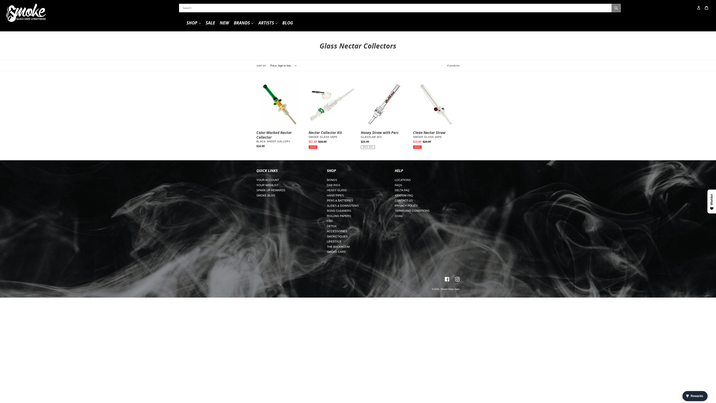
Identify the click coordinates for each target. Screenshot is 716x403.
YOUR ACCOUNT (267, 180)
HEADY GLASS (337, 190)
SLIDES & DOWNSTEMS (343, 205)
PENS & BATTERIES (340, 200)
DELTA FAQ (402, 190)
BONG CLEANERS (339, 210)
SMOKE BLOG (265, 195)
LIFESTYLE (334, 241)
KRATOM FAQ (404, 195)
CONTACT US (404, 200)
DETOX (332, 226)
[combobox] (395, 8)
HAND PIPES (335, 195)
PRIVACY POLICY (406, 205)
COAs (398, 216)
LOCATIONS (403, 180)
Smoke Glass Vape (450, 289)
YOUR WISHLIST (267, 185)
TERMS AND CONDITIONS (412, 210)
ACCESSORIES (337, 231)
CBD (330, 221)
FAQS (398, 185)
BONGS (332, 180)
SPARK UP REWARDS (270, 190)
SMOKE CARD (336, 251)
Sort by (261, 66)
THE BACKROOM (338, 246)
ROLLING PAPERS (339, 216)
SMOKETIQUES (337, 236)
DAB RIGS (333, 185)
